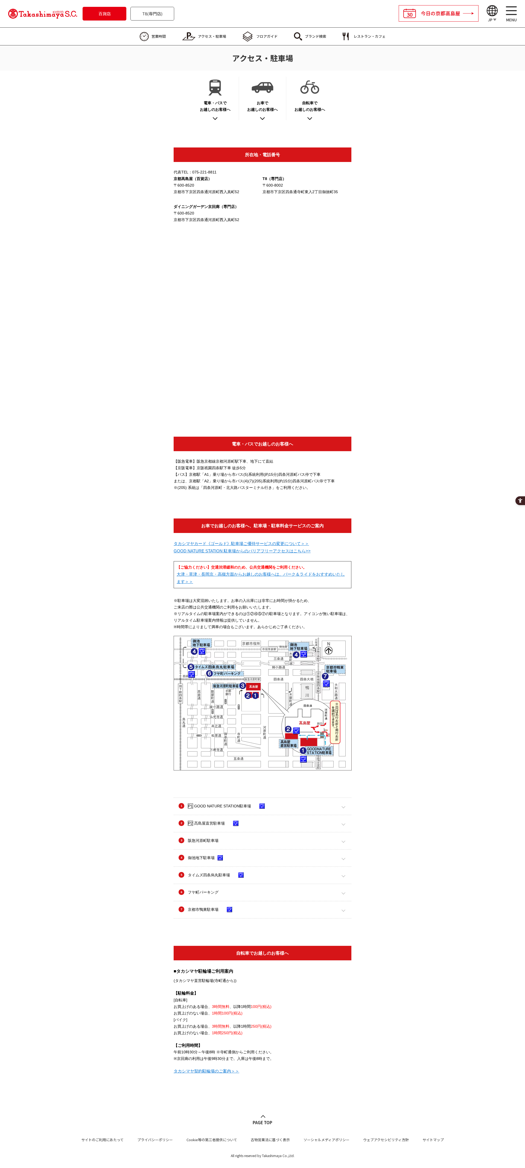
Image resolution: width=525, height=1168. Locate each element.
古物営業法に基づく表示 (270, 1139)
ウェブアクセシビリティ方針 (386, 1139)
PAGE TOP (262, 1122)
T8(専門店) (152, 13)
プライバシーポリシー (155, 1139)
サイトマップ (433, 1139)
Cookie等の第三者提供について (211, 1139)
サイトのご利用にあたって (102, 1139)
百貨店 (104, 13)
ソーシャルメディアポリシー (326, 1139)
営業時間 (158, 36)
